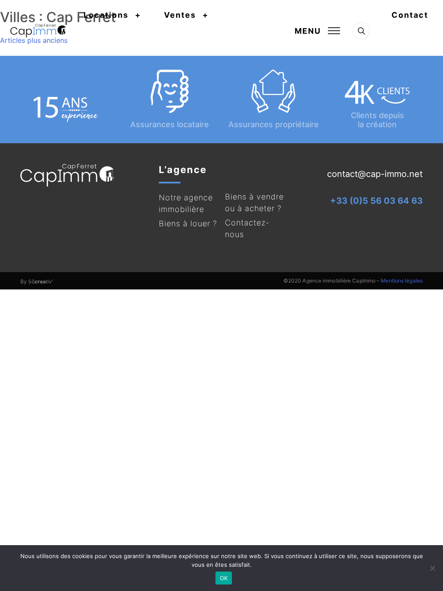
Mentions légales (402, 280)
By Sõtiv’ (36, 281)
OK (224, 578)
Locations (105, 14)
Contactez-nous (247, 228)
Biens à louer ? (188, 223)
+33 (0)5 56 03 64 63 (376, 201)
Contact (410, 14)
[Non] (432, 568)
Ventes (180, 14)
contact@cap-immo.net (375, 174)
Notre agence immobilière (186, 203)
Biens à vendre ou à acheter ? (254, 202)
